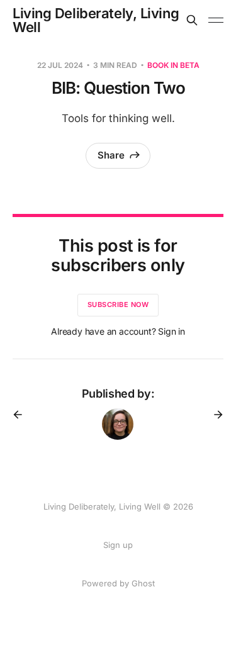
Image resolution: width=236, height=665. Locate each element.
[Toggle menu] (215, 20)
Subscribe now (118, 304)
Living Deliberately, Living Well (96, 20)
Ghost (143, 583)
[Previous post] (22, 414)
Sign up (118, 545)
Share (111, 155)
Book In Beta (173, 65)
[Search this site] (192, 20)
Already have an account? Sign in (118, 331)
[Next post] (214, 414)
